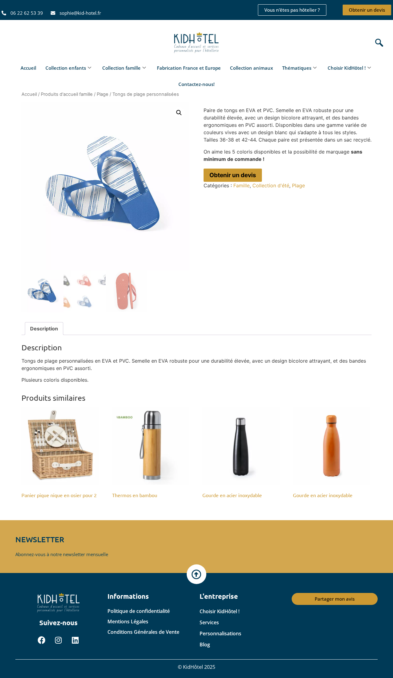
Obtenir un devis (232, 175)
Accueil (28, 68)
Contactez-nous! (196, 84)
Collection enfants (65, 68)
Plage (102, 94)
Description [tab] (44, 328)
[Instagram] (58, 640)
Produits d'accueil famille (67, 94)
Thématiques (296, 68)
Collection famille (121, 68)
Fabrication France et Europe (189, 68)
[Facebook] (41, 640)
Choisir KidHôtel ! (347, 68)
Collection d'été (270, 185)
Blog (205, 644)
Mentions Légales (127, 621)
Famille (241, 185)
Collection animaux (251, 68)
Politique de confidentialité (138, 611)
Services (209, 622)
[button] (377, 43)
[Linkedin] (75, 640)
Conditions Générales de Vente (143, 632)
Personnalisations (220, 633)
